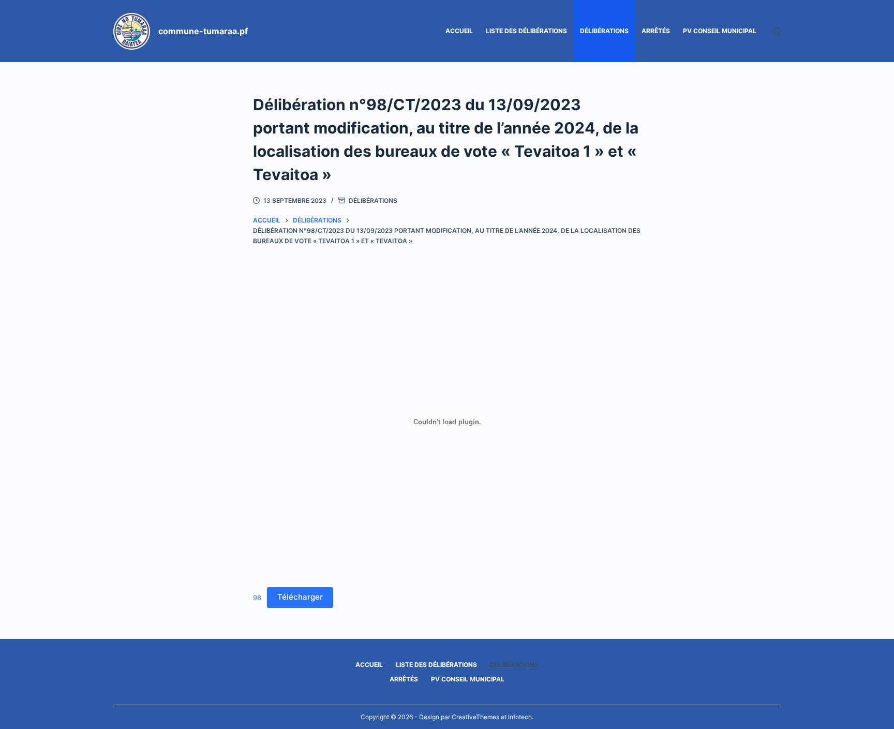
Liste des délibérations (526, 31)
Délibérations (604, 31)
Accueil (459, 31)
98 (257, 597)
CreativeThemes (475, 717)
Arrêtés (656, 31)
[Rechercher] (777, 31)
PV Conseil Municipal (719, 31)
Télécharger (300, 597)
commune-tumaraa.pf (203, 31)
